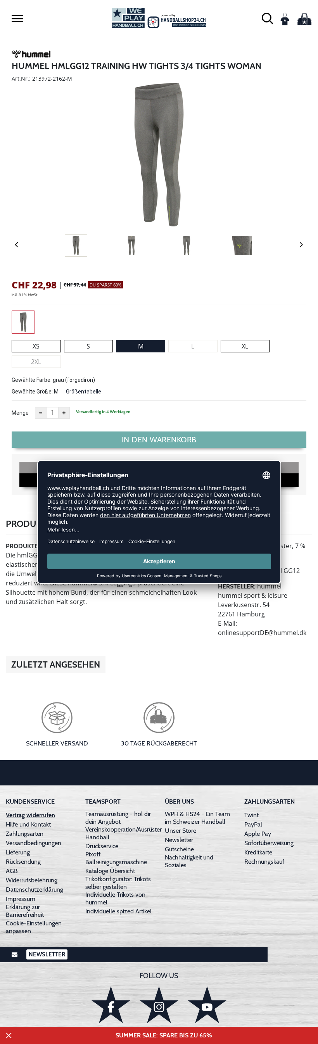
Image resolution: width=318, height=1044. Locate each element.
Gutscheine (179, 849)
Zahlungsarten (24, 833)
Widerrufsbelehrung (31, 880)
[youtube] (207, 1004)
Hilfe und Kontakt (28, 824)
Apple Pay (257, 833)
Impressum (20, 898)
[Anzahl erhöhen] (64, 413)
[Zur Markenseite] (31, 55)
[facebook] (111, 1004)
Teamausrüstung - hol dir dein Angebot (118, 817)
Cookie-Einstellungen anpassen (34, 927)
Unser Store (180, 830)
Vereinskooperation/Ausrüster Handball (123, 833)
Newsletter (179, 840)
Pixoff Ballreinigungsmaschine (116, 858)
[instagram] (159, 1004)
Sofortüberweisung (269, 843)
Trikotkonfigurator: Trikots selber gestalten (118, 882)
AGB (12, 871)
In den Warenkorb (159, 439)
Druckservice (101, 846)
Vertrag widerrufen (30, 815)
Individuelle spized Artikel (118, 911)
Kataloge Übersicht (110, 871)
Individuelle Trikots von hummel (115, 898)
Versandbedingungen (33, 843)
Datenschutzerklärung (34, 889)
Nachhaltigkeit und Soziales (189, 861)
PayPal (253, 824)
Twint (251, 815)
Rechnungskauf (264, 861)
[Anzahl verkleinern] (41, 413)
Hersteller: (237, 586)
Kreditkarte (258, 852)
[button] (17, 18)
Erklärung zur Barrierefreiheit (25, 910)
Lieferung (18, 852)
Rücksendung (23, 861)
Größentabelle (83, 391)
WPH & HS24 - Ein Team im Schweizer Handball (197, 817)
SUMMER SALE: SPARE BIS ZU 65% (164, 1035)
